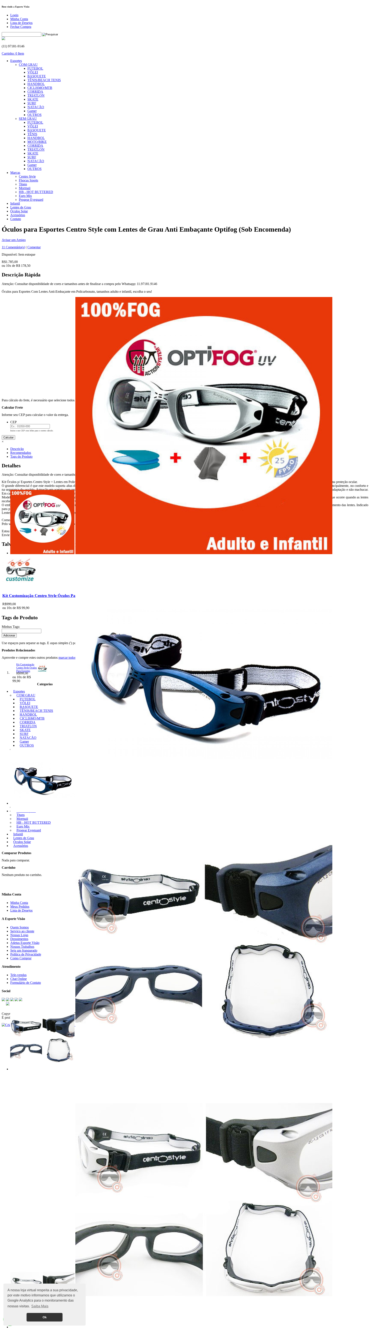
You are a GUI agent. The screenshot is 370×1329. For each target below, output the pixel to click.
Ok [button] (45, 1317)
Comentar (34, 247)
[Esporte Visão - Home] (3, 39)
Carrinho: (13, 53)
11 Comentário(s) (13, 247)
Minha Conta (19, 19)
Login (14, 15)
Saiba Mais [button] (39, 1306)
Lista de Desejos (21, 23)
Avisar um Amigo (14, 240)
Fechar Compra (20, 26)
